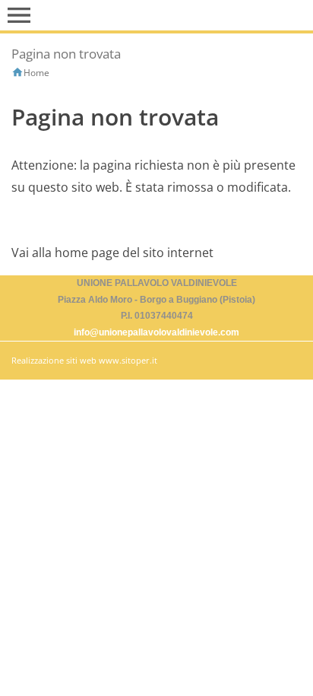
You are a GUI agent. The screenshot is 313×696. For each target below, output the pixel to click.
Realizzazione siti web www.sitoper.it (84, 360)
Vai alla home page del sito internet (112, 252)
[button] (19, 15)
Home (36, 72)
